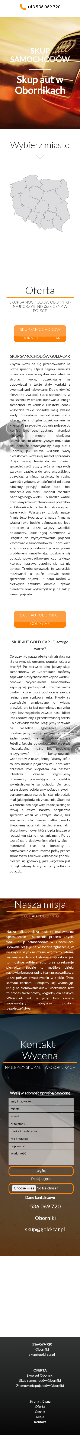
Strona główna (40, 1401)
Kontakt (40, 1422)
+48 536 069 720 (44, 6)
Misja (40, 1417)
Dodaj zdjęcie (41, 1178)
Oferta (40, 1406)
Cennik (40, 1411)
